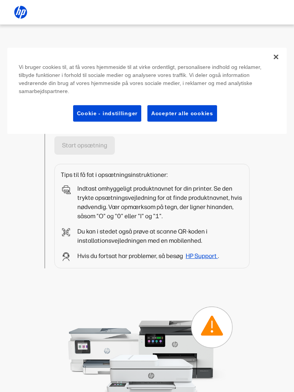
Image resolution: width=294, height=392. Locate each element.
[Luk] (276, 56)
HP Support (202, 256)
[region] (147, 90)
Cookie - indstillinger (107, 113)
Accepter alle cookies (182, 113)
